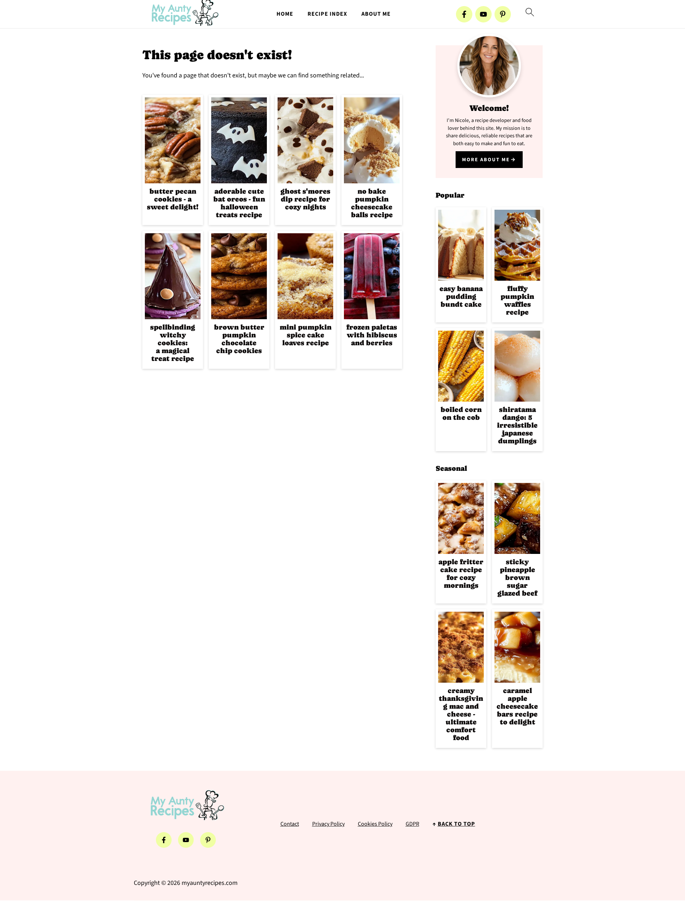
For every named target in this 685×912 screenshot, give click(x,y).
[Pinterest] (502, 14)
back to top (456, 824)
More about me (486, 159)
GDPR (412, 824)
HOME (284, 14)
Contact (289, 824)
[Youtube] (483, 14)
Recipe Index (327, 14)
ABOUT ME (376, 14)
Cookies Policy (375, 824)
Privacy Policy (328, 824)
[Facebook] (464, 14)
